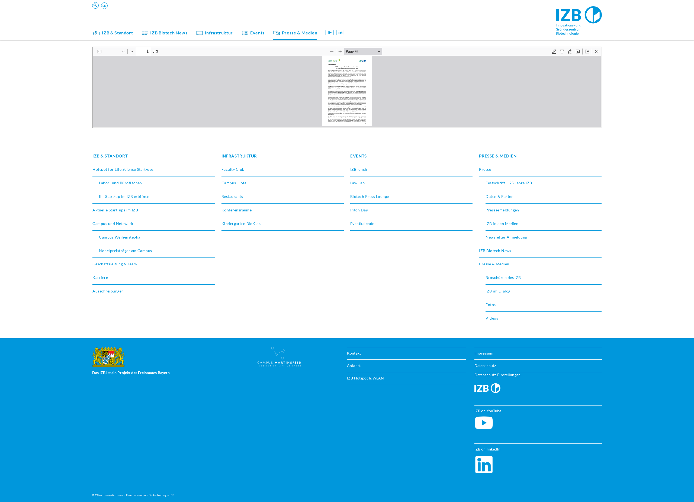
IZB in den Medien (502, 223)
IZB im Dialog (368, 22)
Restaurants (232, 196)
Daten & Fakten (499, 196)
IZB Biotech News (168, 32)
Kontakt (354, 353)
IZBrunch (358, 169)
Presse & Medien (299, 32)
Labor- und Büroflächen (120, 183)
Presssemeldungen (502, 210)
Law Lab (357, 183)
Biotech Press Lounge (369, 196)
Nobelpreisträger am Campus (125, 250)
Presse (485, 169)
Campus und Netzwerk (112, 223)
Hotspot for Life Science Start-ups (122, 169)
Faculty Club (233, 169)
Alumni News (368, 22)
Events (257, 32)
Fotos (491, 304)
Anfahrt (354, 365)
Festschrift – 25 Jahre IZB (509, 183)
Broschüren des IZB (503, 277)
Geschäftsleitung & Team (378, 22)
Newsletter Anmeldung (506, 237)
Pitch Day (359, 210)
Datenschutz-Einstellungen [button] (497, 374)
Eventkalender (363, 223)
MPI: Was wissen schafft (378, 15)
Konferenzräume (236, 210)
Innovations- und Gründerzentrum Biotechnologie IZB (138, 495)
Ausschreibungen (108, 291)
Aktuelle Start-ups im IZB (115, 210)
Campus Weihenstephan (121, 237)
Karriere (100, 277)
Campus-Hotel (234, 183)
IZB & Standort (117, 32)
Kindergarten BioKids (376, 15)
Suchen (177, 12)
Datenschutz (485, 365)
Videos (492, 318)
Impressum (483, 353)
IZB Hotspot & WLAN (365, 378)
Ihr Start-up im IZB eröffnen (124, 196)
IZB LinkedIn (340, 32)
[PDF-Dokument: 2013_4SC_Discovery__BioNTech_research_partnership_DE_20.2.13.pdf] (346, 87)
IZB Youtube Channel (329, 32)
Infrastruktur (219, 32)
